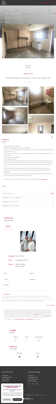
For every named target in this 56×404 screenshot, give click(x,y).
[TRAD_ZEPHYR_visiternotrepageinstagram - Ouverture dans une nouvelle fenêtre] (35, 3)
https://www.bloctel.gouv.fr (47, 316)
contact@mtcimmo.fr (21, 260)
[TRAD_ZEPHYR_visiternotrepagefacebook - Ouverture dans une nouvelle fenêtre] (32, 3)
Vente (7, 18)
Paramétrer (7, 399)
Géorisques (44, 179)
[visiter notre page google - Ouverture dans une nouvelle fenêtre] (38, 3)
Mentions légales (25, 395)
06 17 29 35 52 (31, 375)
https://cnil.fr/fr (36, 314)
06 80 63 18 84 (19, 256)
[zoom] (15, 105)
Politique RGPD (39, 395)
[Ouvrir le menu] (54, 2)
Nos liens (34, 395)
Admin (30, 395)
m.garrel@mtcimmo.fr (32, 377)
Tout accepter (17, 399)
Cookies (44, 395)
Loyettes (11, 18)
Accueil (3, 18)
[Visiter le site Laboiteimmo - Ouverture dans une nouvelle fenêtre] (28, 398)
